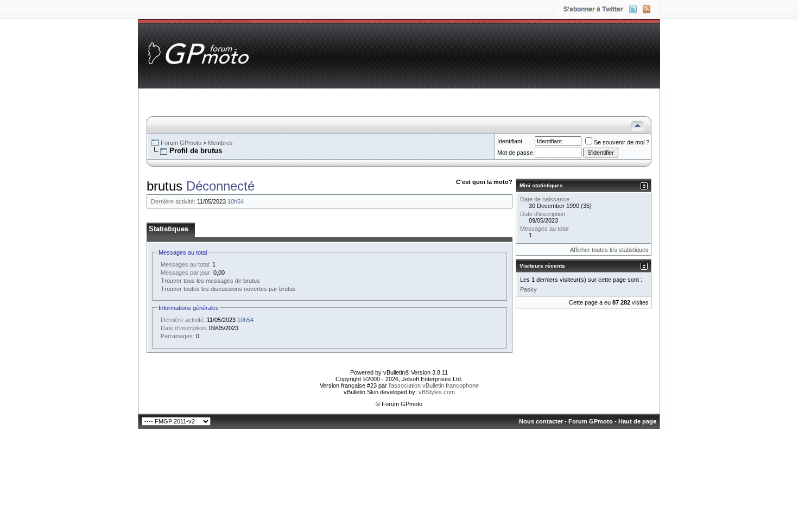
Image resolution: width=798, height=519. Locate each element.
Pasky (528, 289)
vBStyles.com (437, 392)
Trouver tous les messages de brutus (210, 280)
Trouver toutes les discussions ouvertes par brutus (228, 289)
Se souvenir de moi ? (621, 142)
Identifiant (509, 141)
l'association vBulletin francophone (434, 385)
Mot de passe (515, 152)
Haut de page (637, 421)
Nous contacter (541, 421)
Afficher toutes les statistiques (609, 249)
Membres (220, 143)
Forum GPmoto (181, 143)
